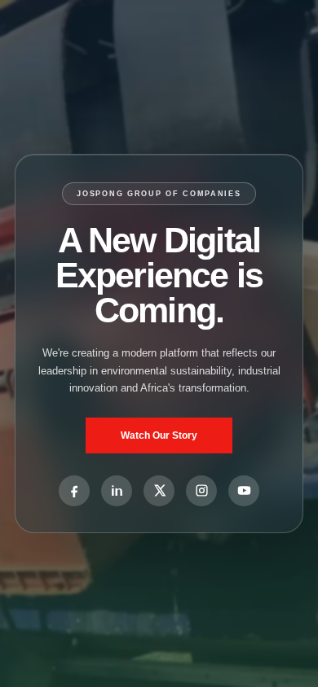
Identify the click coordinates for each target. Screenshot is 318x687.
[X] (159, 490)
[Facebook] (74, 490)
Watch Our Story (159, 435)
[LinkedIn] (116, 490)
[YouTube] (243, 490)
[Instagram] (201, 490)
